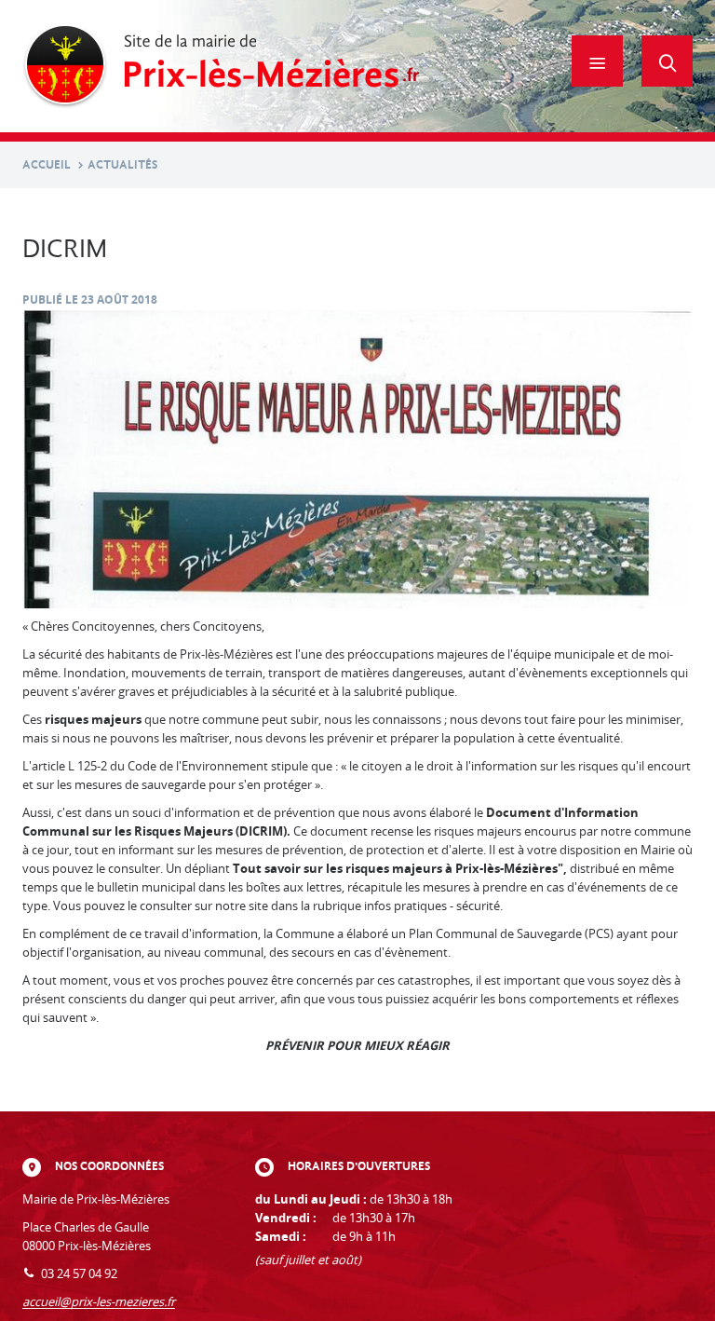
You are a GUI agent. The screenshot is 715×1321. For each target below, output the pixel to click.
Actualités (122, 164)
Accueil (46, 164)
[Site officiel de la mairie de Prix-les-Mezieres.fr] (221, 66)
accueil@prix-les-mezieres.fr (98, 1302)
